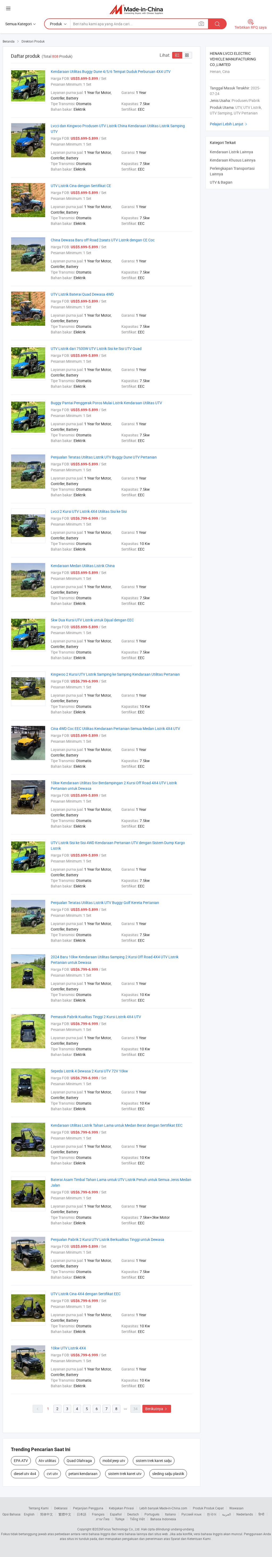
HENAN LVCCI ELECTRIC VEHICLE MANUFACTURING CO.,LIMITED (233, 59)
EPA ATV (21, 1460)
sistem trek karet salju (154, 1460)
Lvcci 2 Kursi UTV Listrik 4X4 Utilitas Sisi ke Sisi (89, 511)
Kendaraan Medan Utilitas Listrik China (83, 565)
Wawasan (236, 1508)
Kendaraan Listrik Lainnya (231, 151)
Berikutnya (156, 1408)
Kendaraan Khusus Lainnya (233, 160)
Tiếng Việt (137, 1519)
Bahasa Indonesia (163, 1519)
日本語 (81, 1514)
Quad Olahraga (79, 1460)
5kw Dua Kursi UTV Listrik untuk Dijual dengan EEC (92, 619)
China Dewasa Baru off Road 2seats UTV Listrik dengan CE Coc (103, 239)
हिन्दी (261, 1514)
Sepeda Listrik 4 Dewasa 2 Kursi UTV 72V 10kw (89, 1070)
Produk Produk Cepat (208, 1508)
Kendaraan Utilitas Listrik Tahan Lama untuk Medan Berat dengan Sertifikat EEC (116, 1125)
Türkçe (119, 1519)
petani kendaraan (83, 1473)
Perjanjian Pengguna (88, 1508)
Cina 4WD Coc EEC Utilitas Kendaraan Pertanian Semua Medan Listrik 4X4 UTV (115, 728)
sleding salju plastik (168, 1473)
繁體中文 (64, 1514)
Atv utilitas (47, 1460)
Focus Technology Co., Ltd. (121, 1529)
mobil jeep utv (114, 1460)
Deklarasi (60, 1508)
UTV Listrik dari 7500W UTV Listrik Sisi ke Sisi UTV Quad (96, 348)
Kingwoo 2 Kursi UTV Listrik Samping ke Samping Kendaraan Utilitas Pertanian (115, 674)
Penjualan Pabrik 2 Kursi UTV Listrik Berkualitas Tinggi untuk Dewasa (107, 1239)
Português (151, 1514)
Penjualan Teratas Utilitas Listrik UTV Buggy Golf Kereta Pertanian (105, 902)
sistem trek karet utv (125, 1473)
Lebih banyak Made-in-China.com (163, 1508)
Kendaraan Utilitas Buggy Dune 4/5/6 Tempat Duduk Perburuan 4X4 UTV (111, 71)
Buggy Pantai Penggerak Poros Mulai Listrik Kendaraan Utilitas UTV (106, 402)
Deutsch (133, 1514)
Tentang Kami (38, 1508)
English (29, 1514)
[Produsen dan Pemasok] (136, 9)
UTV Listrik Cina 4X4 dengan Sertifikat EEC (86, 1293)
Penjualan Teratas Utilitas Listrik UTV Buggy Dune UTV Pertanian (104, 457)
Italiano (170, 1514)
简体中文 (46, 1514)
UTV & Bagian (221, 182)
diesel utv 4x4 (25, 1473)
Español (116, 1514)
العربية (226, 1514)
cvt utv (52, 1473)
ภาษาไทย (102, 1519)
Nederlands (244, 1514)
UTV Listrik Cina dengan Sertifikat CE (81, 185)
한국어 (211, 1514)
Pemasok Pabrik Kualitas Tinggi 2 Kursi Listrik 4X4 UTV (96, 1016)
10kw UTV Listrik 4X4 (68, 1347)
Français (98, 1514)
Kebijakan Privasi (121, 1508)
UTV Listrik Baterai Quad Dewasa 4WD (82, 294)
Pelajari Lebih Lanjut (229, 123)
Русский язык (191, 1514)
